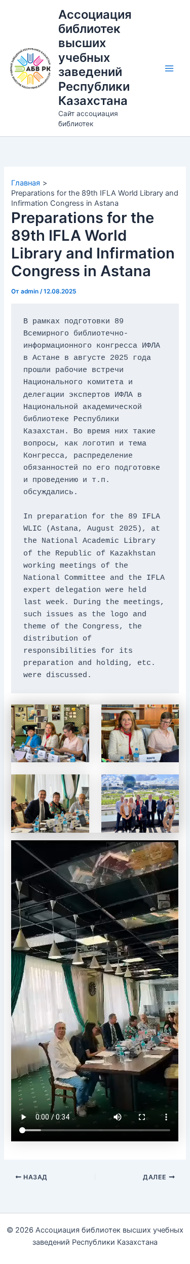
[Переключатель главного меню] (169, 68)
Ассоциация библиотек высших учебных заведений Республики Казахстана (95, 57)
